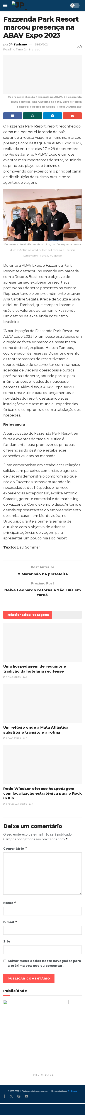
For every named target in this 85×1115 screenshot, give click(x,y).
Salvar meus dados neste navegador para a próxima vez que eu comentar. (44, 963)
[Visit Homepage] (32, 5)
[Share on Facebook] (12, 115)
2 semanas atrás (16, 804)
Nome (9, 903)
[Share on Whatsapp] (32, 115)
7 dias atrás (13, 738)
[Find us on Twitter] (11, 1096)
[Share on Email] (72, 115)
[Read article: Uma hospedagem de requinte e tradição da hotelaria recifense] (42, 642)
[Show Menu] (5, 5)
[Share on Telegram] (52, 115)
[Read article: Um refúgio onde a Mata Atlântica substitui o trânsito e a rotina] (42, 703)
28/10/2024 (42, 44)
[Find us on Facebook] (4, 1096)
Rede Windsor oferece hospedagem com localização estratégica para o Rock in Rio (42, 793)
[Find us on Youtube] (26, 1096)
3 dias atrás (12, 677)
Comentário (15, 848)
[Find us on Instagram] (18, 1096)
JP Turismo (18, 44)
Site (6, 941)
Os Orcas (72, 1091)
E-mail (10, 922)
